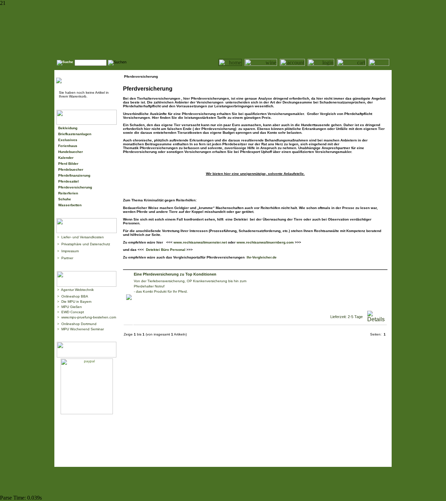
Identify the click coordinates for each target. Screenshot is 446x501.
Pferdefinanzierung (74, 175)
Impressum (70, 251)
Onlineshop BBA (74, 296)
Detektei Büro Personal (165, 250)
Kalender (66, 158)
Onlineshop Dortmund (79, 324)
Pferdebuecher (70, 169)
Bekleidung (67, 128)
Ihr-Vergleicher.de (261, 257)
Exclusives (67, 140)
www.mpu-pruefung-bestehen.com (88, 317)
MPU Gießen (71, 307)
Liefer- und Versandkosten (82, 237)
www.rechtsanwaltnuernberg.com (266, 242)
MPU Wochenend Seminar (82, 329)
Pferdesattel (68, 181)
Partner (67, 258)
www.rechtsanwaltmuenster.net (200, 242)
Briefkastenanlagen (74, 134)
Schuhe (64, 199)
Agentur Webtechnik (77, 290)
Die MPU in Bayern (76, 301)
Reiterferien (68, 193)
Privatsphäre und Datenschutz (85, 244)
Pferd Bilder (68, 163)
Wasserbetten (70, 205)
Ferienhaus (67, 146)
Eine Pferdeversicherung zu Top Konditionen (175, 274)
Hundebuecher (70, 152)
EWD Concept (72, 312)
